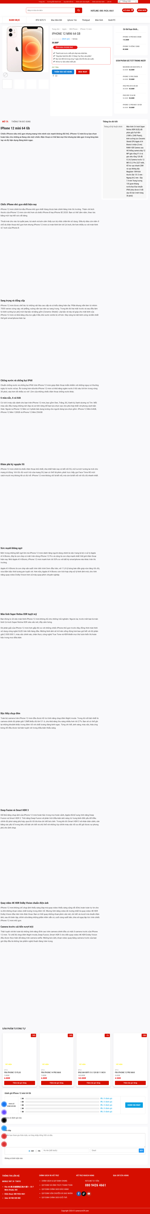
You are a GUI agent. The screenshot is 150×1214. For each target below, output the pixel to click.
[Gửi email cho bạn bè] (56, 76)
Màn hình (99, 20)
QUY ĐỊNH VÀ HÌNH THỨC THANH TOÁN (57, 1185)
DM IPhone (73, 29)
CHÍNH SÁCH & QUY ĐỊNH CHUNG (54, 1181)
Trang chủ (42, 2)
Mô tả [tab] (5, 121)
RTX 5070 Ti (41, 20)
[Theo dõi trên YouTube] (88, 1193)
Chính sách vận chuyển (82, 2)
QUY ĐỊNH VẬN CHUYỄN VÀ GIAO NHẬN (57, 1193)
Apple (64, 29)
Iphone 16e (72, 20)
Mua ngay (82, 72)
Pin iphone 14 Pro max (51, 1072)
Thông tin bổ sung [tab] (21, 121)
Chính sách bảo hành (98, 2)
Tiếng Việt (126, 1)
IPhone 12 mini (86, 29)
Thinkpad (86, 20)
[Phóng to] (5, 75)
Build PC (111, 20)
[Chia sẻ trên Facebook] (53, 76)
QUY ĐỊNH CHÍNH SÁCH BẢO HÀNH (55, 1189)
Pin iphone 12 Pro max (125, 1072)
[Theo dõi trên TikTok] (83, 1193)
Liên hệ (109, 2)
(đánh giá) (66, 39)
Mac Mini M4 (56, 20)
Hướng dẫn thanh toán (54, 2)
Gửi (141, 1150)
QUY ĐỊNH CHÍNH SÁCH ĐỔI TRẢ (55, 1197)
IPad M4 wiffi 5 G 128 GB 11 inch (92, 1072)
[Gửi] (78, 10)
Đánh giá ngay (134, 1105)
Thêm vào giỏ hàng (63, 72)
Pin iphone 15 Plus (12, 1072)
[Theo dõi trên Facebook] (78, 1193)
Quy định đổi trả (68, 2)
